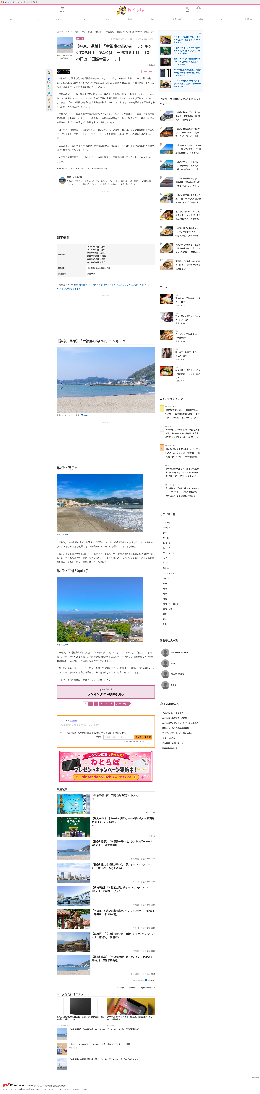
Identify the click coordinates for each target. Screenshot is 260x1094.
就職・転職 (167, 609)
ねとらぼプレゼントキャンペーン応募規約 (179, 723)
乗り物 (166, 568)
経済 (165, 619)
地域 (130, 19)
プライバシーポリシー (50, 1089)
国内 (165, 588)
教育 (165, 614)
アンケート (166, 287)
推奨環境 (84, 1089)
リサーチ (224, 19)
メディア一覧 (8, 1089)
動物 (201, 19)
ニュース (35, 19)
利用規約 (255, 1078)
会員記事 (248, 19)
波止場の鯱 (151, 65)
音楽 (165, 624)
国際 (165, 593)
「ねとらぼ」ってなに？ (171, 713)
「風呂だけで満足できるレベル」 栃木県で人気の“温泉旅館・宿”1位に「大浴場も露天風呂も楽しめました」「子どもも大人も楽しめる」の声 (188, 202)
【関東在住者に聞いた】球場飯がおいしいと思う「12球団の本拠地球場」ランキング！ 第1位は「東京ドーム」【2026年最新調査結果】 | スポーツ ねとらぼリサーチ (182, 417)
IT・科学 (166, 523)
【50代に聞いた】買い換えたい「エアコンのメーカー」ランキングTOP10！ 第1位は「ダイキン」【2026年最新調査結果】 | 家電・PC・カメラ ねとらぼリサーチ (182, 456)
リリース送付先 (168, 738)
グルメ (106, 19)
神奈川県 (79, 39)
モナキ (173, 685)
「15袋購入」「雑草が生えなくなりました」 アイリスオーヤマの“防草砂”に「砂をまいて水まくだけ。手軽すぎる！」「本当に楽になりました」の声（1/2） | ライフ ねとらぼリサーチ (182, 495)
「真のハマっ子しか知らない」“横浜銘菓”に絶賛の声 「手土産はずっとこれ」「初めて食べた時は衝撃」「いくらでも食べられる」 (188, 169)
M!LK (173, 663)
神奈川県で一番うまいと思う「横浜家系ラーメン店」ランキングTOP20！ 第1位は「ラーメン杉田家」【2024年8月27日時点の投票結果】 (188, 252)
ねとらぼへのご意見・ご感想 (173, 718)
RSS (62, 1089)
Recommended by (138, 980)
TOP (12, 19)
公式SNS (17, 1089)
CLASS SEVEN (177, 674)
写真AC (84, 415)
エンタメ (59, 19)
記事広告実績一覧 (169, 748)
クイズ (82, 19)
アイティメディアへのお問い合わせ (176, 733)
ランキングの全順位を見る (105, 694)
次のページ (121, 703)
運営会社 (68, 1089)
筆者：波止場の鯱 (74, 177)
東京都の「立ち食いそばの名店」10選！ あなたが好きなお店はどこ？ (188, 265)
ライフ (166, 563)
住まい (153, 19)
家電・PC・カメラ (171, 604)
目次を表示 (148, 72)
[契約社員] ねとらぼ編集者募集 (174, 728)
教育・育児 (177, 19)
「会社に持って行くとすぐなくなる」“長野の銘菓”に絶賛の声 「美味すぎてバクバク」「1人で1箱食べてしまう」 (188, 119)
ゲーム (166, 538)
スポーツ (166, 543)
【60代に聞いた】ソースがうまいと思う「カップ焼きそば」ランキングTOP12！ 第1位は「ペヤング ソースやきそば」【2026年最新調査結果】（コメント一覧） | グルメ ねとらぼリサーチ (183, 476)
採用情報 (76, 1089)
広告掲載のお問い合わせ (171, 743)
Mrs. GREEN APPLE (179, 652)
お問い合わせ (35, 1089)
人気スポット (168, 573)
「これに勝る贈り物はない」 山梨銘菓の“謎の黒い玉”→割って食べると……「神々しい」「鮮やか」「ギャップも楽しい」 (189, 185)
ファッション (168, 553)
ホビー (166, 558)
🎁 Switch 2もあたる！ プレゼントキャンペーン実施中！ (20, 2)
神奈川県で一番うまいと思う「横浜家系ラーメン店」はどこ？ (188, 374)
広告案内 (25, 1089)
